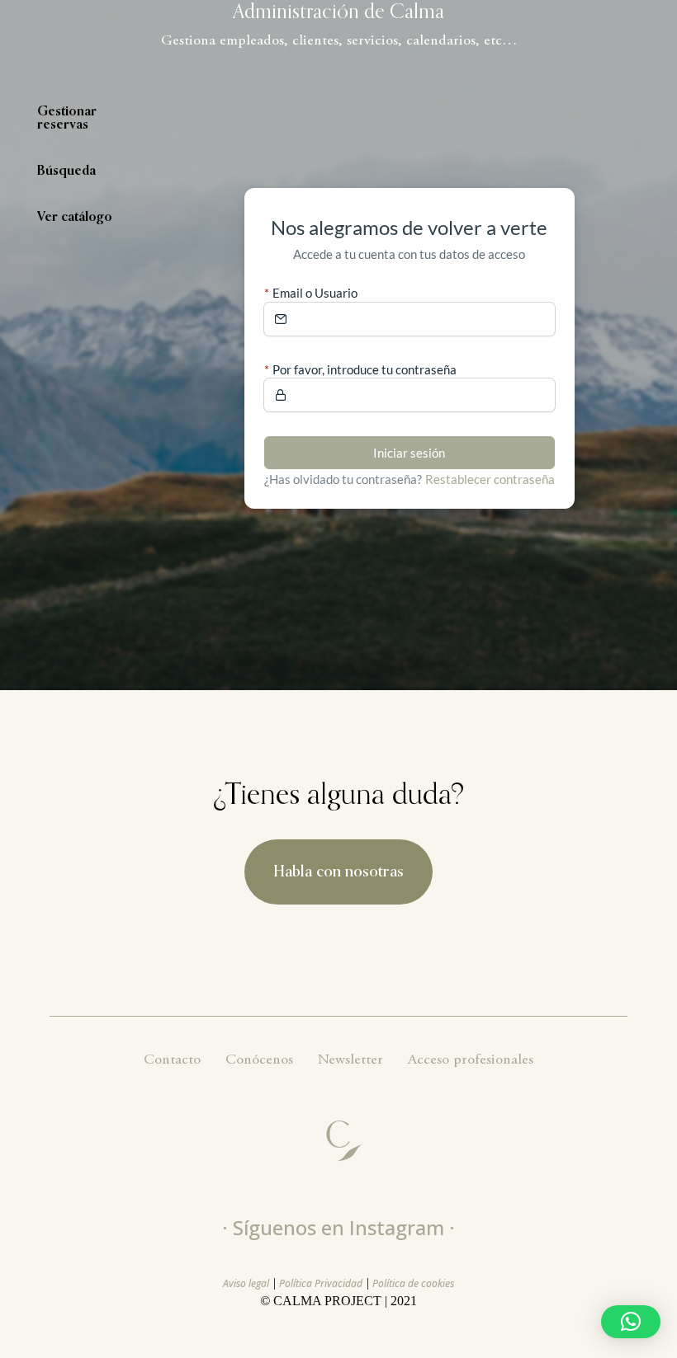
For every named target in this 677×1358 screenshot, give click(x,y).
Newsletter (350, 1060)
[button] (630, 1321)
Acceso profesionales (470, 1060)
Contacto (172, 1060)
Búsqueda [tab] (66, 171)
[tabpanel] (409, 348)
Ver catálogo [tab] (74, 217)
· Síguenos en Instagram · (338, 1227)
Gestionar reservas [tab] (67, 119)
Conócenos (259, 1060)
